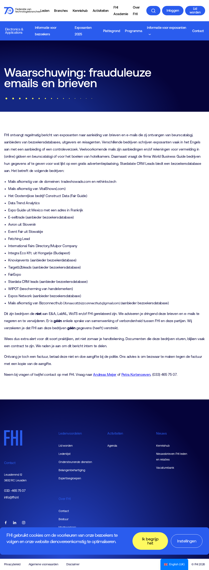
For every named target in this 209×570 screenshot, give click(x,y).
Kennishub (80, 10)
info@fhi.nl (11, 497)
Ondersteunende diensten (75, 462)
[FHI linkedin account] (14, 523)
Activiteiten (101, 10)
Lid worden (195, 10)
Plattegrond (111, 31)
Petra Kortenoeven (136, 375)
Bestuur (64, 519)
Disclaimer (72, 564)
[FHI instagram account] (23, 523)
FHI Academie (120, 11)
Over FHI (136, 11)
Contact (198, 31)
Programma (133, 31)
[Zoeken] (153, 10)
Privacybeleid (12, 564)
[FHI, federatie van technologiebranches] (22, 10)
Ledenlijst (65, 453)
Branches (61, 10)
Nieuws (161, 433)
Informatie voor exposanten (166, 27)
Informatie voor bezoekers (45, 31)
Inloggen (173, 10)
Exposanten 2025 (83, 31)
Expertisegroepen (70, 478)
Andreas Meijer (104, 375)
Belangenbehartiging (72, 470)
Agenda (112, 445)
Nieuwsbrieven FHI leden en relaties (171, 456)
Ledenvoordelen (70, 433)
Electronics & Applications (14, 30)
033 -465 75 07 (15, 490)
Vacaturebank (165, 467)
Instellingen (186, 541)
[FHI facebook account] (5, 523)
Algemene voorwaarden (43, 564)
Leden (44, 10)
